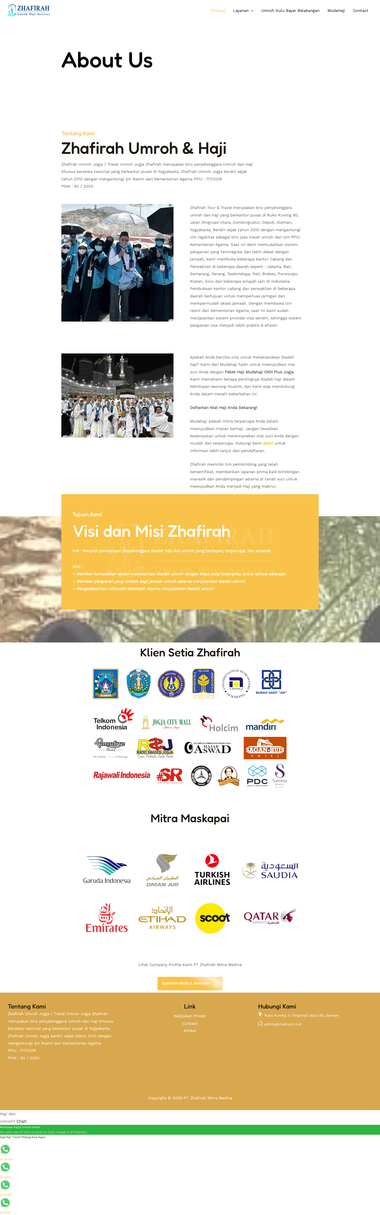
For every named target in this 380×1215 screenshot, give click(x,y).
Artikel (190, 1030)
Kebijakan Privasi (190, 1016)
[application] (251, 10)
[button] (243, 10)
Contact (190, 1023)
